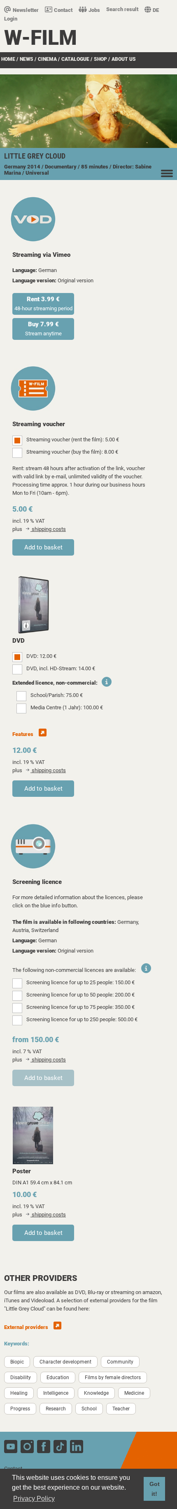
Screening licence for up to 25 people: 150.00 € (80, 982)
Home (8, 59)
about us (124, 59)
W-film (40, 38)
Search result (122, 9)
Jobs (94, 10)
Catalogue (75, 59)
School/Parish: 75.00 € (56, 695)
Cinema (47, 59)
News (26, 59)
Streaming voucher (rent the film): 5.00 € (72, 439)
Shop (100, 59)
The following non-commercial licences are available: (74, 970)
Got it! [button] (154, 1489)
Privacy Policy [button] (34, 1498)
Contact (63, 10)
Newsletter (26, 10)
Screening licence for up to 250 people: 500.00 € (81, 1019)
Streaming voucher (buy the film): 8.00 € (72, 452)
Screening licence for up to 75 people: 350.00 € (80, 1007)
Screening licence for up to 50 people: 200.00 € (80, 995)
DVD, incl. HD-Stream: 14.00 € (60, 668)
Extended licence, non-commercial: (55, 683)
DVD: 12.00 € (41, 656)
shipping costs (48, 529)
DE (156, 10)
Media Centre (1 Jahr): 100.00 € (66, 707)
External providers (26, 1327)
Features (23, 734)
